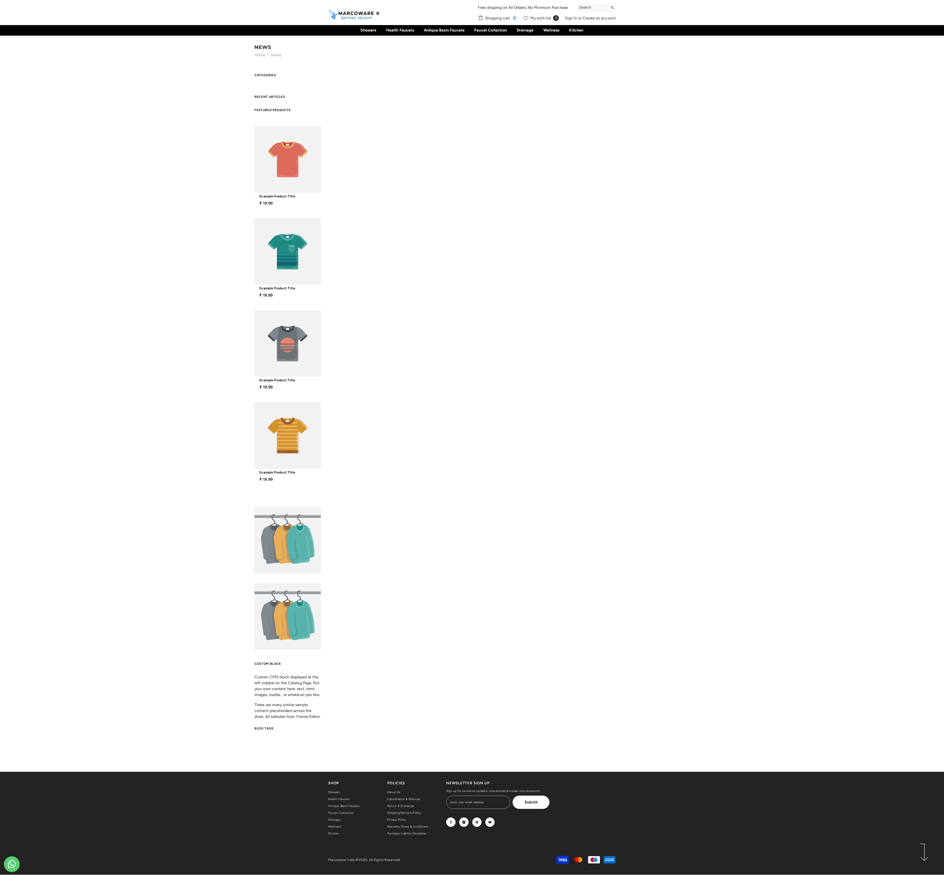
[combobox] (592, 7)
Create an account (599, 18)
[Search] (596, 7)
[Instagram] (464, 822)
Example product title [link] (277, 196)
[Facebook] (451, 822)
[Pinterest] (477, 822)
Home (259, 55)
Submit (531, 802)
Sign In (571, 18)
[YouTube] (490, 822)
